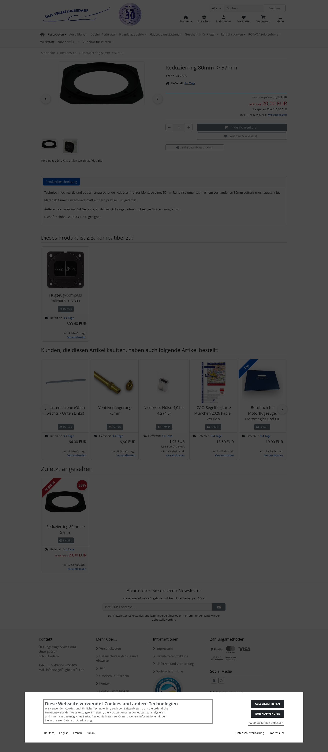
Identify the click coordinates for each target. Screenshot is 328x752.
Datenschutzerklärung (250, 733)
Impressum (277, 733)
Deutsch (49, 733)
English (64, 733)
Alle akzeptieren (267, 703)
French (77, 733)
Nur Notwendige (267, 713)
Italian (91, 733)
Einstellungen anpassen (267, 722)
